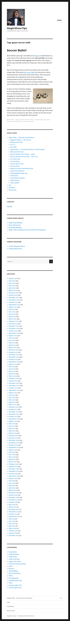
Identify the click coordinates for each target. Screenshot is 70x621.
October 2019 (13, 473)
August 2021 (13, 421)
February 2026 (14, 293)
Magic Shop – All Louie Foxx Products (21, 137)
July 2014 (12, 519)
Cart (10, 185)
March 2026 (13, 290)
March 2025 (13, 319)
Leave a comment (29, 121)
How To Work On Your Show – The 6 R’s (24, 156)
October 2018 (13, 502)
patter (11, 566)
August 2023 (13, 364)
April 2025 (12, 316)
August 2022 (13, 393)
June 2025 (12, 312)
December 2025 (14, 297)
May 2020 (12, 457)
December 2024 (14, 326)
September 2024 (14, 333)
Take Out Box (14, 180)
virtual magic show (15, 587)
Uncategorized (14, 578)
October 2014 (13, 514)
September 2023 (14, 362)
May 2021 (12, 428)
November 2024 (14, 328)
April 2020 (12, 459)
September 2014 (14, 516)
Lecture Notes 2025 (17, 164)
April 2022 (12, 402)
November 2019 (14, 471)
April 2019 (12, 488)
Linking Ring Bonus (15, 248)
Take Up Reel (14, 183)
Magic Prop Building (15, 223)
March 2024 (13, 347)
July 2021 (12, 423)
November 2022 (14, 385)
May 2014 (12, 523)
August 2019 (13, 478)
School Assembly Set (17, 171)
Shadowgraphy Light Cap (18, 173)
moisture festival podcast (17, 564)
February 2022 (13, 407)
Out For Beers (15, 166)
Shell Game (14, 175)
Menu (59, 20)
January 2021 (13, 438)
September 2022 (14, 390)
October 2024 (13, 331)
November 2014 (14, 512)
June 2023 (12, 369)
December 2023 (14, 354)
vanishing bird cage (15, 580)
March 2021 (12, 433)
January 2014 (13, 533)
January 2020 (13, 466)
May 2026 (12, 285)
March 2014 (12, 528)
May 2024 (12, 343)
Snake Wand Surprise (17, 178)
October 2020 (13, 445)
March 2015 (12, 507)
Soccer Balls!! (17, 50)
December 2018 (14, 497)
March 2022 (13, 404)
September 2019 (14, 476)
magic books (13, 557)
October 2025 (13, 302)
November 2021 (14, 414)
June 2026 (12, 283)
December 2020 (14, 440)
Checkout (12, 187)
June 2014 (12, 521)
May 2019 (12, 485)
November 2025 (14, 300)
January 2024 (13, 352)
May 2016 (12, 504)
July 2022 (12, 395)
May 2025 (12, 314)
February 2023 (13, 378)
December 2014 (14, 509)
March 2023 (13, 376)
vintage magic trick (15, 585)
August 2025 (13, 307)
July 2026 (12, 281)
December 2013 (14, 535)
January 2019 (13, 495)
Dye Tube (13, 147)
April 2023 (12, 374)
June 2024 (12, 340)
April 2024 (12, 345)
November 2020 (14, 443)
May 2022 (12, 400)
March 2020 (13, 462)
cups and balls (39, 119)
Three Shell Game (15, 225)
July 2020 (12, 452)
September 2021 (14, 419)
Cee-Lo (12, 145)
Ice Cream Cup (15, 159)
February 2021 (13, 435)
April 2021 (12, 431)
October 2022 (13, 388)
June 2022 (12, 397)
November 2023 (14, 357)
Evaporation (13, 552)
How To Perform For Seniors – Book (22, 154)
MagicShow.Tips (17, 28)
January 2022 (13, 409)
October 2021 (13, 416)
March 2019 (13, 490)
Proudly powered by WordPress (26, 616)
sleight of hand (18, 121)
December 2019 (14, 469)
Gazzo (37, 56)
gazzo (44, 119)
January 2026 (13, 295)
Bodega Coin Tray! (16, 142)
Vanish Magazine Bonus (17, 246)
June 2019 (12, 483)
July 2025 (12, 309)
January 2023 (13, 381)
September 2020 (14, 447)
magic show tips (19, 119)
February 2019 (13, 493)
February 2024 (13, 350)
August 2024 (13, 335)
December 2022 (14, 383)
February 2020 (13, 464)
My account (12, 190)
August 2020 (13, 450)
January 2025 (13, 324)
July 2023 (12, 366)
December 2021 (14, 412)
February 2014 (13, 531)
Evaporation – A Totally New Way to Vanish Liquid (27, 149)
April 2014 (12, 526)
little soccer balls (28, 72)
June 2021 (12, 426)
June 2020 (12, 454)
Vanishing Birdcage (15, 227)
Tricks (31, 119)
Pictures (27, 119)
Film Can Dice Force (17, 152)
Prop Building (13, 571)
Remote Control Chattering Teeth (21, 168)
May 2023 (12, 371)
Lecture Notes (15, 161)
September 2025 (14, 304)
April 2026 (12, 288)
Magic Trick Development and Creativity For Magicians (27, 230)
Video (10, 583)
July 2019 (12, 481)
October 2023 (13, 359)
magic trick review (15, 561)
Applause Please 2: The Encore (20, 140)
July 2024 (12, 338)
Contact (9, 206)
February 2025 (13, 321)
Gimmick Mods (14, 554)
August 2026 (13, 278)
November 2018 (14, 500)
